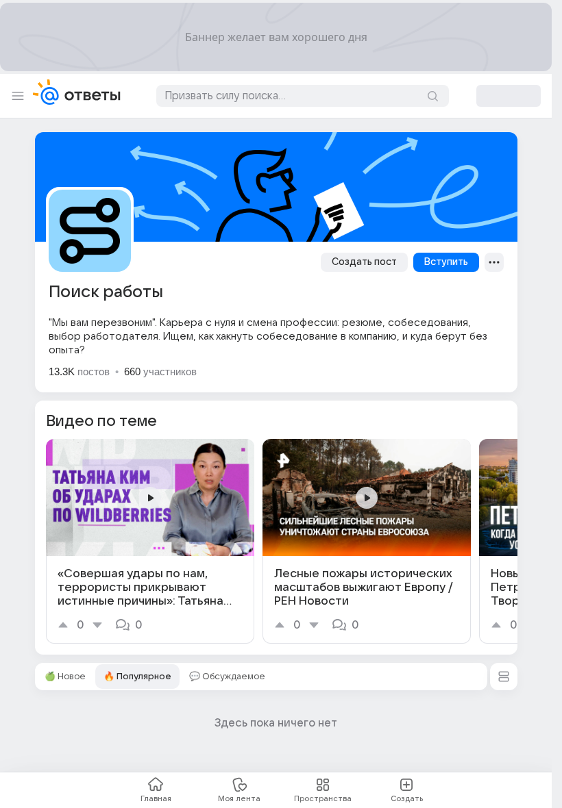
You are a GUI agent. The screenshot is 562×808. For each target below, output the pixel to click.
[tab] (65, 676)
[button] (503, 676)
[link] (150, 541)
